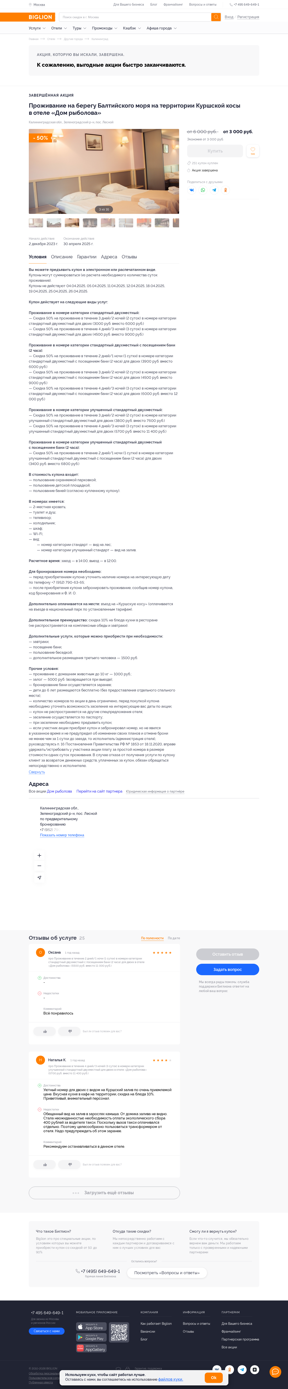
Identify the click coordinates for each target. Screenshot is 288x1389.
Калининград (99, 39)
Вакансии (148, 1331)
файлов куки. (170, 1379)
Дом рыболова (59, 791)
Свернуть (37, 772)
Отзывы (129, 256)
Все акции (229, 1347)
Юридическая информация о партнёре (155, 791)
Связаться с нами (47, 1331)
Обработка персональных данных (50, 1373)
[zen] (254, 1369)
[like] (44, 1031)
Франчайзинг (173, 4)
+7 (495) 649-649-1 (100, 1271)
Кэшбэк (129, 28)
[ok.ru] (229, 1369)
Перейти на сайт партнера (99, 791)
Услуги (34, 28)
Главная (33, 39)
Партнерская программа (240, 1339)
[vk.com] (216, 1369)
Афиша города (159, 28)
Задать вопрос (228, 969)
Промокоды (102, 28)
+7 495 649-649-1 (246, 4)
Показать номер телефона (62, 835)
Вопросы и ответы (202, 4)
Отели (56, 28)
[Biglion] (42, 17)
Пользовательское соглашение (48, 1378)
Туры (77, 28)
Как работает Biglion (156, 1323)
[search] (216, 17)
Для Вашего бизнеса (128, 4)
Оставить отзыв (227, 954)
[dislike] (69, 1031)
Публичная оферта (41, 1382)
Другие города (73, 39)
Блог (153, 4)
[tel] (242, 1369)
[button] (36, 222)
